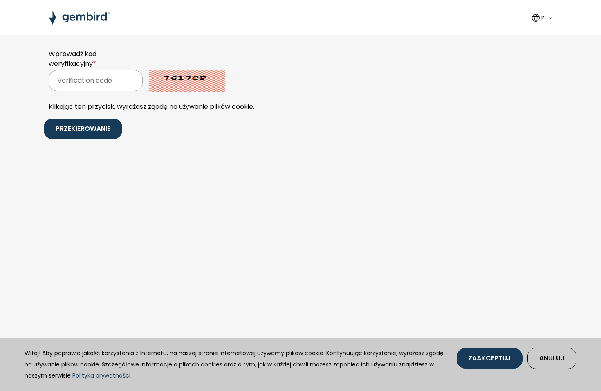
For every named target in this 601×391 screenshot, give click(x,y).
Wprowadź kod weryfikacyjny (72, 58)
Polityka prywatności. (102, 375)
